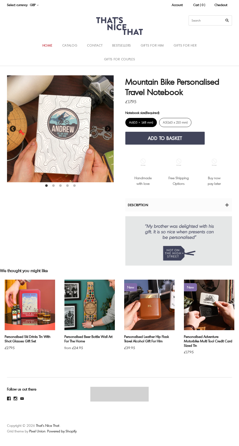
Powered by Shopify (62, 431)
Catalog (69, 45)
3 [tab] (60, 185)
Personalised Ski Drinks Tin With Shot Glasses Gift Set (27, 338)
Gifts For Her (185, 45)
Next (107, 128)
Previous (12, 128)
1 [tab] (46, 185)
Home (47, 45)
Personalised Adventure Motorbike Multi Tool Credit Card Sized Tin (208, 340)
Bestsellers (121, 45)
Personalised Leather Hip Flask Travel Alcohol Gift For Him (146, 338)
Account (177, 5)
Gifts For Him (152, 45)
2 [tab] (53, 185)
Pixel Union (37, 431)
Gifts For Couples (119, 59)
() (225, 52)
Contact (94, 45)
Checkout (220, 5)
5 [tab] (74, 185)
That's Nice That (47, 425)
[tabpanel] (60, 128)
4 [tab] (67, 185)
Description (138, 205)
